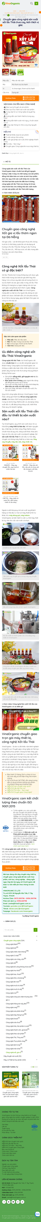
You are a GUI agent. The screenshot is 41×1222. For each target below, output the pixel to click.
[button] (31, 3)
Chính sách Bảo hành (9, 1153)
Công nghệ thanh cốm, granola (16, 1030)
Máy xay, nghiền (10, 463)
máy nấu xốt (16, 442)
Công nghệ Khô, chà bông (15, 978)
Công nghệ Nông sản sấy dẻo (16, 1004)
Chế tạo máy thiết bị (9, 1168)
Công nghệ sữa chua (13, 1022)
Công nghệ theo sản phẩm (15, 1034)
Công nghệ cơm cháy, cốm (15, 959)
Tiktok (22, 1202)
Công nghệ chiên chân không (16, 952)
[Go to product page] (10, 452)
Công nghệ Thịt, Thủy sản (14, 1037)
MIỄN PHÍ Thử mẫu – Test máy (18, 790)
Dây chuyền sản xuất (11, 1056)
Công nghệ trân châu (13, 1049)
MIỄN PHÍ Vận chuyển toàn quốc (19, 786)
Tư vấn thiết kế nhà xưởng (10, 1172)
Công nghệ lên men (12, 982)
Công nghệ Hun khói (13, 970)
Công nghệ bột (11, 948)
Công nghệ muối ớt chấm (14, 985)
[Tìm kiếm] (35, 930)
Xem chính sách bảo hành (24, 845)
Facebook (4, 1202)
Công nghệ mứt (11, 993)
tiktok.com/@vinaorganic (19, 909)
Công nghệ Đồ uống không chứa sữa (18, 967)
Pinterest (9, 1202)
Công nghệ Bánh (11, 944)
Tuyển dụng (6, 1128)
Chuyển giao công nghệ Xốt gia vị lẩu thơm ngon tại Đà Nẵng (19, 233)
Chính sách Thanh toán (9, 1151)
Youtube (13, 1202)
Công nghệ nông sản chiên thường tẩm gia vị (19, 998)
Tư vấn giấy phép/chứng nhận (12, 1174)
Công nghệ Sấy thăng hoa (15, 1015)
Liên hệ (4, 1126)
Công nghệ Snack (12, 1019)
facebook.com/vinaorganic (22, 911)
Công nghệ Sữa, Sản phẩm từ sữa (17, 1026)
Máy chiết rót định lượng (10, 496)
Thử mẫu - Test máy (13, 144)
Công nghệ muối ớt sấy (14, 989)
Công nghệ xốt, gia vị (16, 153)
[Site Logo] (11, 3)
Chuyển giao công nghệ (12, 940)
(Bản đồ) (10, 1185)
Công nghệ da (11, 963)
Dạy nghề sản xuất (8, 1170)
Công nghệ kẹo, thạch (13, 974)
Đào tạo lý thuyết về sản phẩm (17, 107)
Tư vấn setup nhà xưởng (14, 137)
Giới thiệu (5, 1124)
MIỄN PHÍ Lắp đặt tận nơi (16, 788)
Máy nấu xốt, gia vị (30, 463)
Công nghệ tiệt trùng (13, 1045)
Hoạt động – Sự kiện (8, 1132)
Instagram (18, 1202)
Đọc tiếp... (5, 257)
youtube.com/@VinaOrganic (22, 906)
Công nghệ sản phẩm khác (15, 1011)
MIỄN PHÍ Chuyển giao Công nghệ (19, 792)
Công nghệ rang (11, 1007)
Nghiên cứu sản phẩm (9, 1164)
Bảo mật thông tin (8, 1149)
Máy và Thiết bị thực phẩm (13, 1060)
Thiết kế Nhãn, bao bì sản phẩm (17, 135)
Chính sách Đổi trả (8, 1155)
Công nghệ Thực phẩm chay (15, 1041)
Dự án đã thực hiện (8, 1130)
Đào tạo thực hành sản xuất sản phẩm (19, 110)
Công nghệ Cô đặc (12, 955)
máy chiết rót (27, 442)
